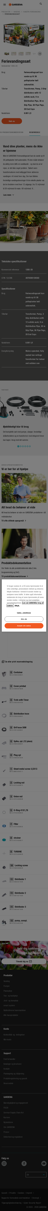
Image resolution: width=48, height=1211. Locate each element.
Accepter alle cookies (24, 626)
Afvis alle (24, 619)
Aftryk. (17, 605)
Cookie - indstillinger (24, 613)
